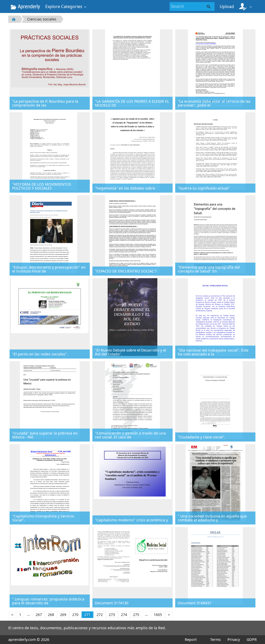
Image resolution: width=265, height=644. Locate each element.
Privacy (233, 639)
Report (191, 639)
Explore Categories (63, 6)
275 (136, 614)
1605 (158, 614)
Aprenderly (28, 6)
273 (112, 614)
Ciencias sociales (41, 19)
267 (39, 614)
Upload (227, 6)
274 (124, 614)
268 (51, 614)
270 (75, 614)
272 (100, 614)
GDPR (252, 639)
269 (63, 614)
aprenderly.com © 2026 (28, 639)
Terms (215, 639)
